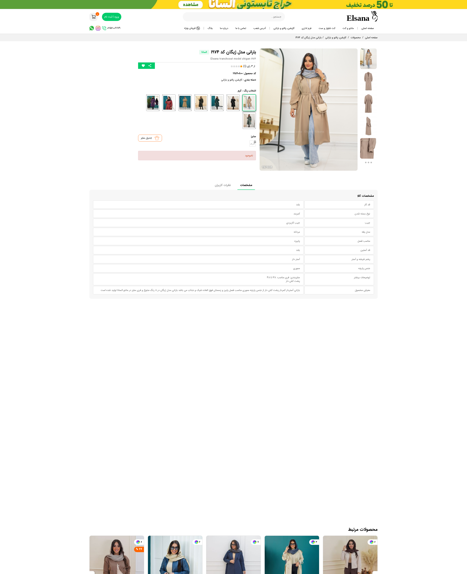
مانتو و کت (348, 28)
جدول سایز (147, 138)
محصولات (356, 38)
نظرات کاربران (223, 185)
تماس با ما (241, 28)
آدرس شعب (259, 28)
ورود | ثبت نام (111, 17)
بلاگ (210, 28)
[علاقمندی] (143, 66)
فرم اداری (306, 28)
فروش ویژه (190, 28)
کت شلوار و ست (327, 28)
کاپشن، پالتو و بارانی (283, 28)
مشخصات (246, 185)
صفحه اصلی (367, 28)
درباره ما (224, 28)
